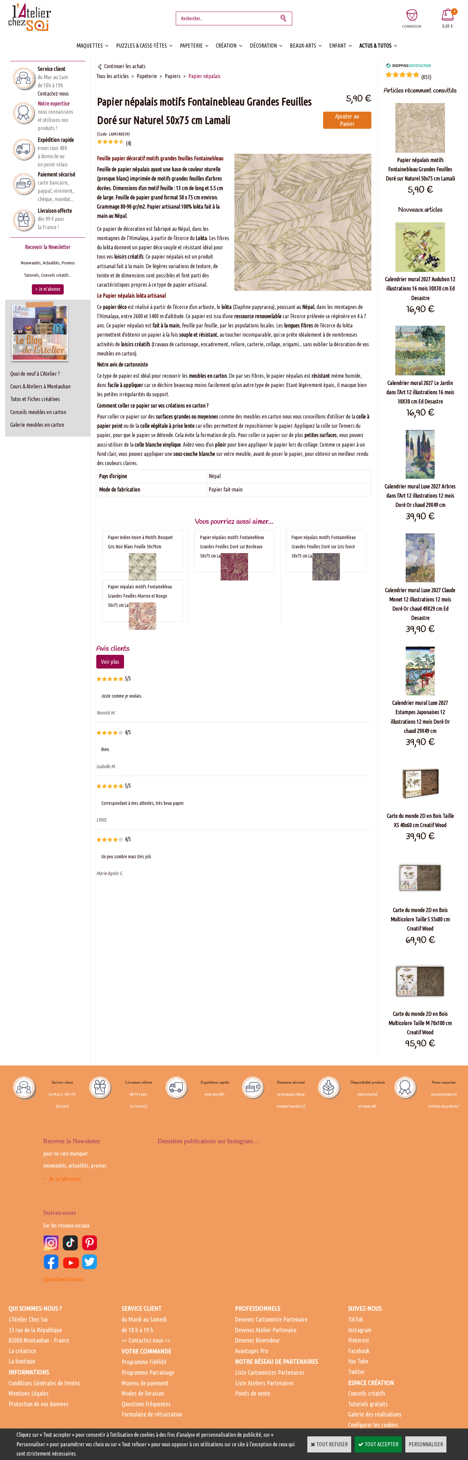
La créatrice (22, 1350)
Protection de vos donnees (39, 1403)
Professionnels (257, 1308)
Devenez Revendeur (257, 1340)
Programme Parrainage (148, 1372)
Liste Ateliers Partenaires (264, 1383)
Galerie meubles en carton (37, 425)
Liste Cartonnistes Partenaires (270, 1372)
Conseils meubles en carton (38, 412)
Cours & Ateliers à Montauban (40, 386)
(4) (128, 143)
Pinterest (358, 1340)
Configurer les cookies (373, 1424)
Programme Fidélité (144, 1361)
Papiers (173, 76)
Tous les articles (112, 76)
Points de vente (252, 1393)
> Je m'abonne (62, 1178)
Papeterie (191, 45)
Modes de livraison (143, 1393)
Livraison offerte (55, 211)
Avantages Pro (251, 1350)
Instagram (359, 1329)
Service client (51, 69)
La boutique (22, 1361)
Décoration (263, 45)
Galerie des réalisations (375, 1414)
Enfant (337, 45)
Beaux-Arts (303, 45)
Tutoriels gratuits (368, 1403)
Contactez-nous (53, 93)
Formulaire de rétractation (152, 1414)
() (426, 77)
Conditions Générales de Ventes (44, 1383)
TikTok (355, 1319)
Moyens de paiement (145, 1383)
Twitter (356, 1371)
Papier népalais (204, 76)
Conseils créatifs (366, 1393)
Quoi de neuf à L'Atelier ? (35, 374)
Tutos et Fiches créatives (35, 399)
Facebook (358, 1350)
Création (226, 45)
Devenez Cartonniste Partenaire (271, 1319)
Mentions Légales (29, 1393)
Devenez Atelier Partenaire (266, 1329)
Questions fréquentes (146, 1403)
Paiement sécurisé (56, 174)
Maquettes (89, 45)
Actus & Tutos (375, 45)
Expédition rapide (56, 140)
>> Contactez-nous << (146, 1340)
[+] (145, 1106)
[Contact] (62, 1106)
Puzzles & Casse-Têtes (141, 45)
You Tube (358, 1361)
